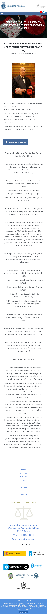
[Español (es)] (41, 12)
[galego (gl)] (45, 12)
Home (23, 470)
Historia (23, 477)
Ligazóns (23, 487)
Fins (23, 480)
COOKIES (24, 503)
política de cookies (23, 608)
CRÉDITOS (32, 503)
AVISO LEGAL (16, 503)
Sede (23, 491)
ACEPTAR (23, 612)
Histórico (23, 484)
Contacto (23, 495)
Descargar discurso (17, 142)
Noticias (23, 473)
